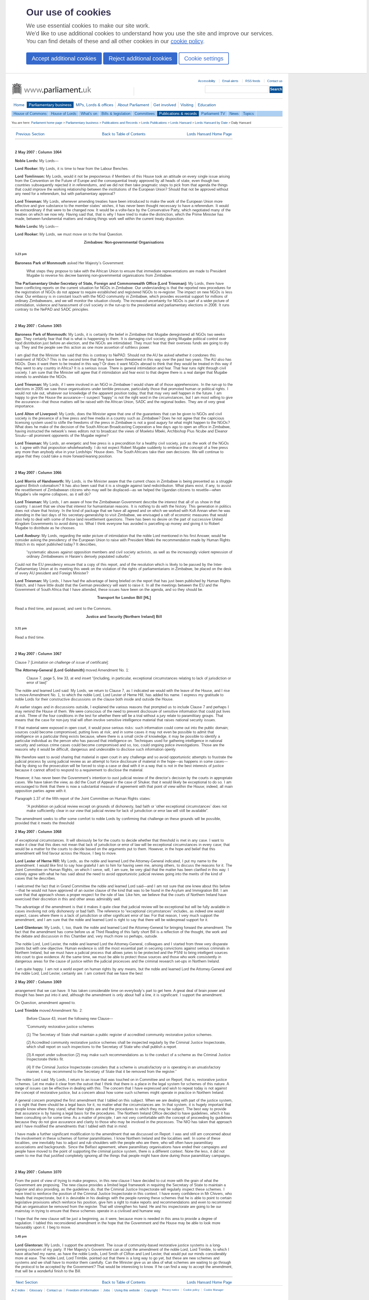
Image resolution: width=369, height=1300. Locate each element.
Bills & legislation (115, 113)
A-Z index (18, 1290)
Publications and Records (120, 122)
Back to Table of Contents (124, 134)
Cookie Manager (213, 1289)
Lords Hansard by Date (211, 122)
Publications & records (178, 113)
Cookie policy (191, 1289)
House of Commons (30, 113)
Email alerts (230, 81)
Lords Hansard (180, 122)
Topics (248, 113)
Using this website (127, 1290)
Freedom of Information (82, 1290)
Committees (145, 113)
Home (19, 105)
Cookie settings (203, 58)
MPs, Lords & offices (94, 105)
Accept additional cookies (64, 58)
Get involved (164, 105)
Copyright (151, 1290)
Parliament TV (213, 113)
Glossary (35, 1290)
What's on (89, 113)
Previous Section (30, 134)
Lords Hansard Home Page (209, 134)
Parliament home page (46, 122)
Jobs (106, 1290)
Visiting (186, 105)
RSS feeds (252, 81)
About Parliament (133, 105)
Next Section (26, 1282)
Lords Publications (154, 122)
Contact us (275, 81)
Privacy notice (170, 1289)
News (234, 113)
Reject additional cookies (140, 58)
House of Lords (63, 113)
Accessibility (206, 81)
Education (207, 105)
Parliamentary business (50, 105)
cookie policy (187, 41)
